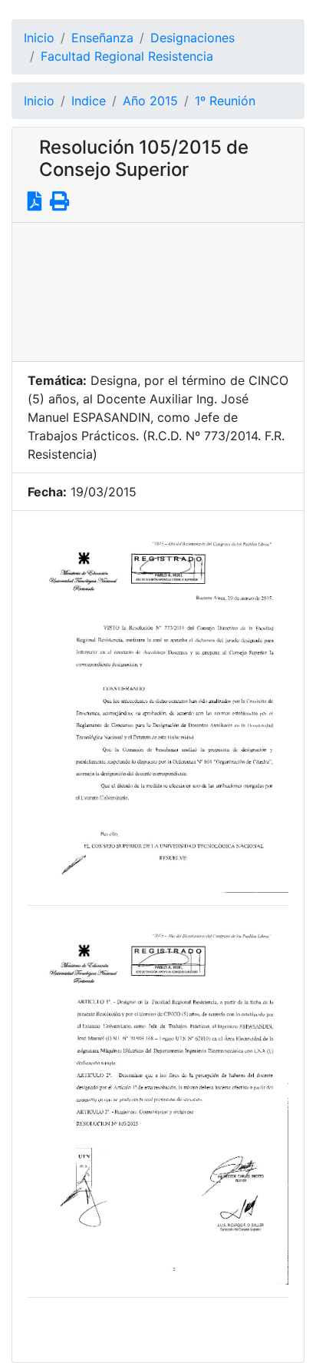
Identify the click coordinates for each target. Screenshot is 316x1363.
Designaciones (192, 37)
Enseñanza (102, 37)
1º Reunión (225, 100)
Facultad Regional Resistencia (127, 56)
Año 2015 (150, 100)
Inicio (39, 37)
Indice (88, 100)
